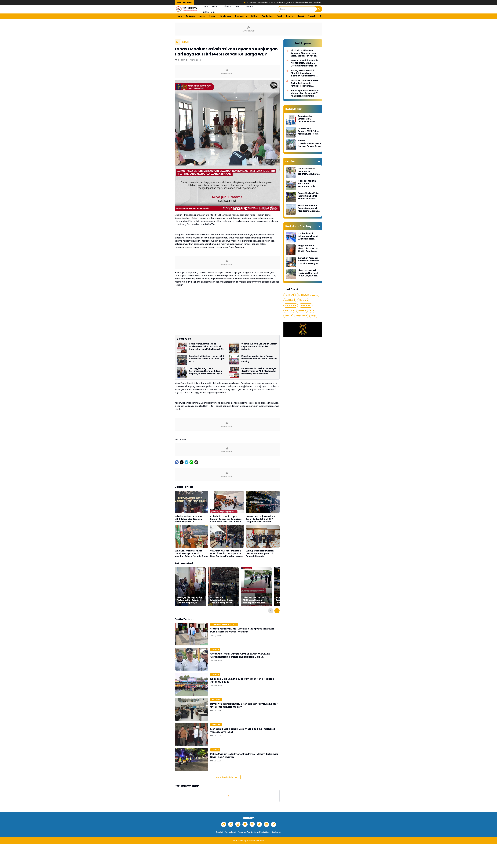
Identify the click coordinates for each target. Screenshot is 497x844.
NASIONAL (216, 724)
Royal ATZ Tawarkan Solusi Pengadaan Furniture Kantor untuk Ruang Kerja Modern (243, 705)
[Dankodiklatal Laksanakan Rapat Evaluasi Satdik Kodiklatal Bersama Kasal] (291, 237)
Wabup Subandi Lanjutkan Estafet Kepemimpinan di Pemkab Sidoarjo (259, 347)
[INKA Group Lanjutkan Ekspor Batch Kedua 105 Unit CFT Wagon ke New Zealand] (263, 502)
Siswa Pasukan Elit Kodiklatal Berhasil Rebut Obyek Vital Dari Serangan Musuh (308, 273)
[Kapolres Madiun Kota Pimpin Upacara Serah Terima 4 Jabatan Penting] (234, 360)
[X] (182, 462)
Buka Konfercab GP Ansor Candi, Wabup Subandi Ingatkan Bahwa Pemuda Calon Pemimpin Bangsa (191, 554)
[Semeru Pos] (187, 9)
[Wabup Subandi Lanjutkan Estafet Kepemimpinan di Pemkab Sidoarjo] (234, 348)
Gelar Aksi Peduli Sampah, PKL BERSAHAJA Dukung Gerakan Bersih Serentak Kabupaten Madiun (306, 2)
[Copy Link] (196, 462)
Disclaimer (276, 832)
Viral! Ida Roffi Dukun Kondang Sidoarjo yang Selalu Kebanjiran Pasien (304, 53)
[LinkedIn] (266, 824)
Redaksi (219, 832)
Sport (248, 6)
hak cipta (244, 840)
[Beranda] (177, 42)
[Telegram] (186, 462)
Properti (312, 16)
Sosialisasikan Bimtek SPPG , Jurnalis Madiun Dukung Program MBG (307, 119)
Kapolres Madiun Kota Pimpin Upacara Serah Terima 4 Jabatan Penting (259, 359)
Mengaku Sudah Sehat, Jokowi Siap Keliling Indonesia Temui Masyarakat (242, 730)
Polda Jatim (241, 16)
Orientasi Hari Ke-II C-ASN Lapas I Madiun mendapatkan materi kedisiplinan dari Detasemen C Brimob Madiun (254, 600)
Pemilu (289, 16)
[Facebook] (177, 462)
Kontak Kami (230, 832)
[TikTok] (259, 824)
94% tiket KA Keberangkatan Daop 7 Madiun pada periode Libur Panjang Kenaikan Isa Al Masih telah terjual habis (225, 554)
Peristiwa (190, 16)
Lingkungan (225, 16)
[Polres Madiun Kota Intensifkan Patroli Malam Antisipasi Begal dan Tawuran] (191, 759)
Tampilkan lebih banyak (227, 777)
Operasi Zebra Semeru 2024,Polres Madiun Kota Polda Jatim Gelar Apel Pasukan (308, 131)
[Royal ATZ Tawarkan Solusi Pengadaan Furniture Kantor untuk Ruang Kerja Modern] (191, 709)
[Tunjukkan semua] (318, 109)
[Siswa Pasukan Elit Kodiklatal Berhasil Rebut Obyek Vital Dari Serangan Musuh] (291, 274)
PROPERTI (216, 699)
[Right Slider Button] (319, 16)
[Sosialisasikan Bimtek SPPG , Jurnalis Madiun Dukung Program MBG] (291, 120)
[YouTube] (245, 824)
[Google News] (252, 824)
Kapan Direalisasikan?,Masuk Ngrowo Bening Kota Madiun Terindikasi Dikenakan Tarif (309, 143)
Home (205, 6)
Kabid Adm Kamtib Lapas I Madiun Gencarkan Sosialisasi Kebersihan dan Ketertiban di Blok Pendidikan (207, 347)
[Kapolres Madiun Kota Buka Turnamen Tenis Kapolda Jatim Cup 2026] (191, 684)
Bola (237, 6)
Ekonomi (213, 16)
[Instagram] (237, 824)
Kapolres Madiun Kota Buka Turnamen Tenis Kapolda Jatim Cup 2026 (242, 680)
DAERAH (254, 16)
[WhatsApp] (191, 462)
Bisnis (226, 6)
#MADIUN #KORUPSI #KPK (224, 624)
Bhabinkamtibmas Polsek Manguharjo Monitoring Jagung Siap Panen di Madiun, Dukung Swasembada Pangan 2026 (308, 208)
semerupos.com (256, 840)
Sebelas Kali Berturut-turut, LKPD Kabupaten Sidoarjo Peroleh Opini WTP (207, 359)
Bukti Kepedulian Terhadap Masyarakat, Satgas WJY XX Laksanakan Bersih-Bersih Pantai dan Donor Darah (305, 93)
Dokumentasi (209, 12)
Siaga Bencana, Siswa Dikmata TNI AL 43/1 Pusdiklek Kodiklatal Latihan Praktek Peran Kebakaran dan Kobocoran (307, 248)
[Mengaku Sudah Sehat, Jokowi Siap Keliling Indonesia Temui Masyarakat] (191, 734)
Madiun (215, 649)
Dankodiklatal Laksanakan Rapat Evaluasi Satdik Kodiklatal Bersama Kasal (308, 236)
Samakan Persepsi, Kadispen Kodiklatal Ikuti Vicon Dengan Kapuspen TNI (308, 261)
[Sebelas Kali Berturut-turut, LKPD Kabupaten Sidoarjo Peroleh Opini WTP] (182, 360)
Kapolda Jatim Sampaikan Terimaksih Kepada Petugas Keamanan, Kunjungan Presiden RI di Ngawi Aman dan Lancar (305, 83)
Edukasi (300, 16)
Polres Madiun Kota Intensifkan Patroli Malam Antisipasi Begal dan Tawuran (244, 755)
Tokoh (279, 16)
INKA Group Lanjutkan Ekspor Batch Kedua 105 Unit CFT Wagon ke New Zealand (261, 519)
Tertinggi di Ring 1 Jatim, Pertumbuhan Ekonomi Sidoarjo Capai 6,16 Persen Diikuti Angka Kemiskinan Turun (205, 371)
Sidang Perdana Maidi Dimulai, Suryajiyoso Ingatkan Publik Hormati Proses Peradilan (220, 2)
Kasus (202, 16)
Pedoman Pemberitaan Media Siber (254, 832)
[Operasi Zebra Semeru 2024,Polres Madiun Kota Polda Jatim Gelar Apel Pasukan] (291, 132)
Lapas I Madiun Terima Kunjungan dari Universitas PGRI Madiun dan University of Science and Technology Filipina (259, 371)
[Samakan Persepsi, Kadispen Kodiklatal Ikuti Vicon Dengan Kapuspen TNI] (291, 262)
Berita (214, 6)
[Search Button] (319, 9)
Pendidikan (267, 16)
